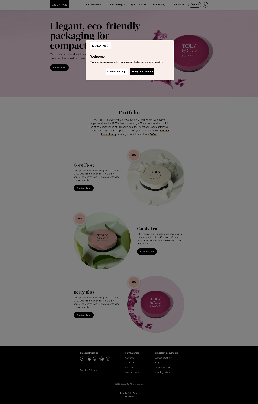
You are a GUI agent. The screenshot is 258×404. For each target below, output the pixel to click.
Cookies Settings (116, 71)
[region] (130, 60)
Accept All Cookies (142, 71)
